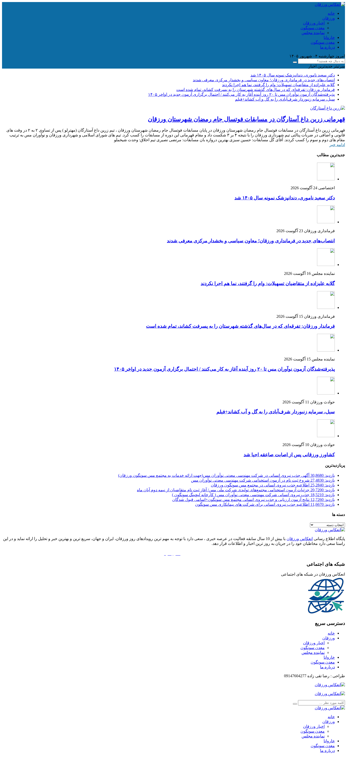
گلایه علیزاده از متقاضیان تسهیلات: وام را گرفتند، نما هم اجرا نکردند (278, 85)
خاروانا (329, 37)
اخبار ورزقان (314, 23)
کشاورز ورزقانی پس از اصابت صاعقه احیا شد (289, 454)
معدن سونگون (313, 28)
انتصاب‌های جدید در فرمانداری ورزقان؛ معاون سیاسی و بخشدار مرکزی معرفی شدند (264, 80)
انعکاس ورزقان (300, 539)
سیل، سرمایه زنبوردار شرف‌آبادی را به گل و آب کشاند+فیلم (285, 99)
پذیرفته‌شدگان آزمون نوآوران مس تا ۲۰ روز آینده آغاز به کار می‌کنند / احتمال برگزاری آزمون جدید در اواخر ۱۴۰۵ (241, 94)
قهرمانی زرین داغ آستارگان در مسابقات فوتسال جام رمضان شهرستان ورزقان (246, 119)
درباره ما (327, 47)
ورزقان (328, 18)
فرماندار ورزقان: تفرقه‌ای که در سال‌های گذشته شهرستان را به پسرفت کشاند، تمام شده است (255, 89)
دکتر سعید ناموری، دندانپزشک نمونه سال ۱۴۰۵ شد (292, 75)
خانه (331, 13)
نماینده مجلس (313, 32)
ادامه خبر (337, 145)
